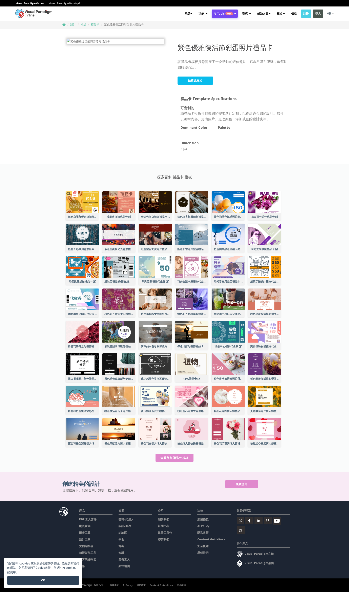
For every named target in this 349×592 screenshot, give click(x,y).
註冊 (306, 13)
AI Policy (203, 526)
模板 (83, 24)
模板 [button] (279, 13)
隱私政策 (203, 533)
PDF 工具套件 (88, 519)
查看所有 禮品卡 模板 (174, 458)
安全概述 (203, 546)
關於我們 (163, 519)
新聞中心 (163, 526)
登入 (318, 13)
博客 (121, 546)
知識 (121, 553)
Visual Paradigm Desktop (64, 3)
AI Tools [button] (222, 13)
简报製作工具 (87, 553)
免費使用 (241, 484)
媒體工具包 (165, 533)
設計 (73, 24)
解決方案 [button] (262, 13)
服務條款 (203, 519)
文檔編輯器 (86, 546)
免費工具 (124, 559)
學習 (121, 539)
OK (43, 580)
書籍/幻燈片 (126, 519)
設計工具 (84, 539)
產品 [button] (187, 13)
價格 (294, 13)
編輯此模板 (195, 80)
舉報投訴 (203, 553)
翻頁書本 (84, 526)
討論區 (123, 533)
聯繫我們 (163, 539)
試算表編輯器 (87, 559)
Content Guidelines (211, 539)
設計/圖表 (125, 526)
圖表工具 (84, 533)
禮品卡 (95, 24)
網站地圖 (124, 566)
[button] (202, 14)
